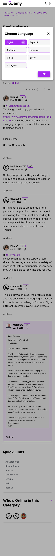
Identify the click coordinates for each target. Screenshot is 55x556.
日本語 (9, 57)
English (9, 42)
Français (34, 49)
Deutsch (10, 49)
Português (11, 65)
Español (34, 42)
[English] (15, 3)
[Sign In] (50, 3)
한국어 (33, 57)
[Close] (48, 34)
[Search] (45, 3)
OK (44, 74)
